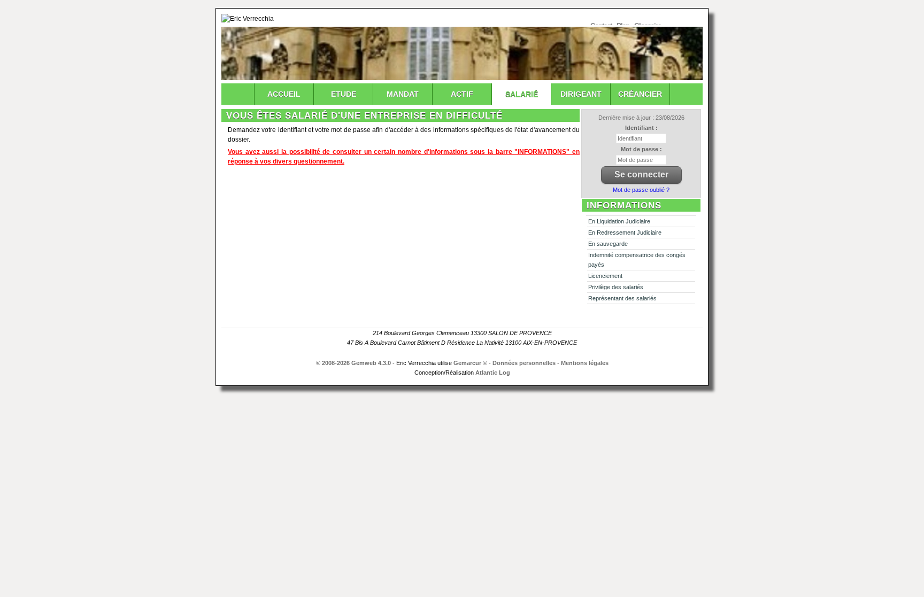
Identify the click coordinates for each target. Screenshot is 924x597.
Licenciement (605, 276)
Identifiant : (641, 128)
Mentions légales (585, 363)
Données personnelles (524, 363)
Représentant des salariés (622, 298)
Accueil (284, 94)
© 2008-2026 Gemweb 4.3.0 (353, 363)
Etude (343, 94)
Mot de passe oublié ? (641, 190)
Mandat (403, 94)
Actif (462, 94)
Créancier (640, 94)
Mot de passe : (641, 149)
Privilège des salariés (615, 287)
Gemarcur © (470, 363)
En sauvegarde (608, 244)
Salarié (521, 94)
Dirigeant (581, 94)
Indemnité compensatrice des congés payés (637, 260)
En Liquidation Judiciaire (619, 221)
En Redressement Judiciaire (624, 232)
